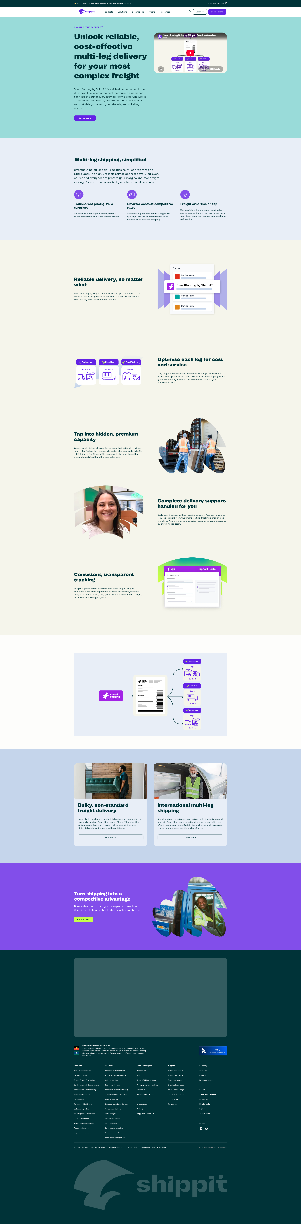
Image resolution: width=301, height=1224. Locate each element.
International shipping (114, 1128)
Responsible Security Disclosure (154, 1147)
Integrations (138, 12)
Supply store (173, 1099)
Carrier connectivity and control (86, 1085)
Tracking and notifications (84, 1114)
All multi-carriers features (84, 1123)
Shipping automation (82, 1095)
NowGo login (204, 1104)
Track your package (207, 1094)
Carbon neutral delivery (114, 1133)
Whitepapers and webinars (147, 1085)
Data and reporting (81, 1109)
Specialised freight (113, 1118)
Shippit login (204, 1099)
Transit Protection (115, 1147)
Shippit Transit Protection (84, 1080)
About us (203, 1071)
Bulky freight (110, 1114)
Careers (202, 1075)
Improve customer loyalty (115, 1075)
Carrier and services (176, 1095)
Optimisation (79, 1099)
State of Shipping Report (147, 1080)
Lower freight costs (113, 1085)
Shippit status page (176, 1085)
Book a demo (85, 118)
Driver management (81, 1118)
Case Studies (142, 1090)
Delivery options (80, 1075)
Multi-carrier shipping (82, 1071)
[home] (88, 12)
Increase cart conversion (115, 1071)
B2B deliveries (111, 1123)
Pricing (152, 12)
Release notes (143, 1071)
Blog (138, 1075)
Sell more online (111, 1080)
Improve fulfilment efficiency (116, 1090)
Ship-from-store (111, 1099)
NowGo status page (176, 1090)
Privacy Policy (132, 1147)
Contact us (172, 1104)
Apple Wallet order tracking (85, 1090)
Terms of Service (81, 1147)
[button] (108, 12)
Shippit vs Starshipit (145, 1114)
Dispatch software (81, 1133)
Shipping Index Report (145, 1095)
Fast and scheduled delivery (116, 1104)
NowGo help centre (175, 1075)
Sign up (202, 1109)
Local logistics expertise (115, 1138)
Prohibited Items (98, 1147)
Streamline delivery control (116, 1095)
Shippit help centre (175, 1071)
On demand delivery (113, 1109)
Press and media (205, 1080)
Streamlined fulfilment (83, 1104)
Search (202, 1090)
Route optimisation (81, 1128)
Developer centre (175, 1080)
